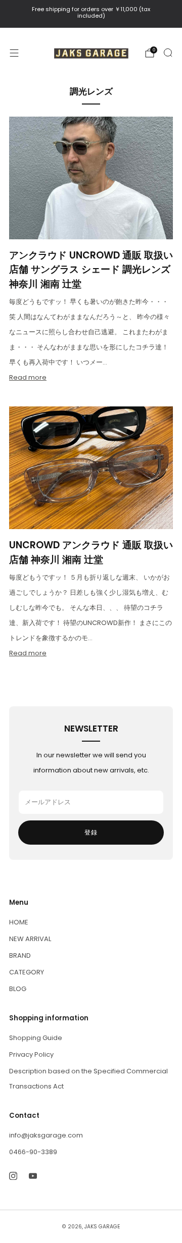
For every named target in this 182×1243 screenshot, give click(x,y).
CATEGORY (26, 972)
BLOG (17, 989)
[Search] (168, 52)
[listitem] (91, 14)
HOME (18, 922)
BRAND (20, 955)
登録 (91, 832)
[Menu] (14, 53)
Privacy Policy (31, 1054)
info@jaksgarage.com (46, 1135)
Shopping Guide (35, 1038)
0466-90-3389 (33, 1152)
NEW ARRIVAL (30, 939)
